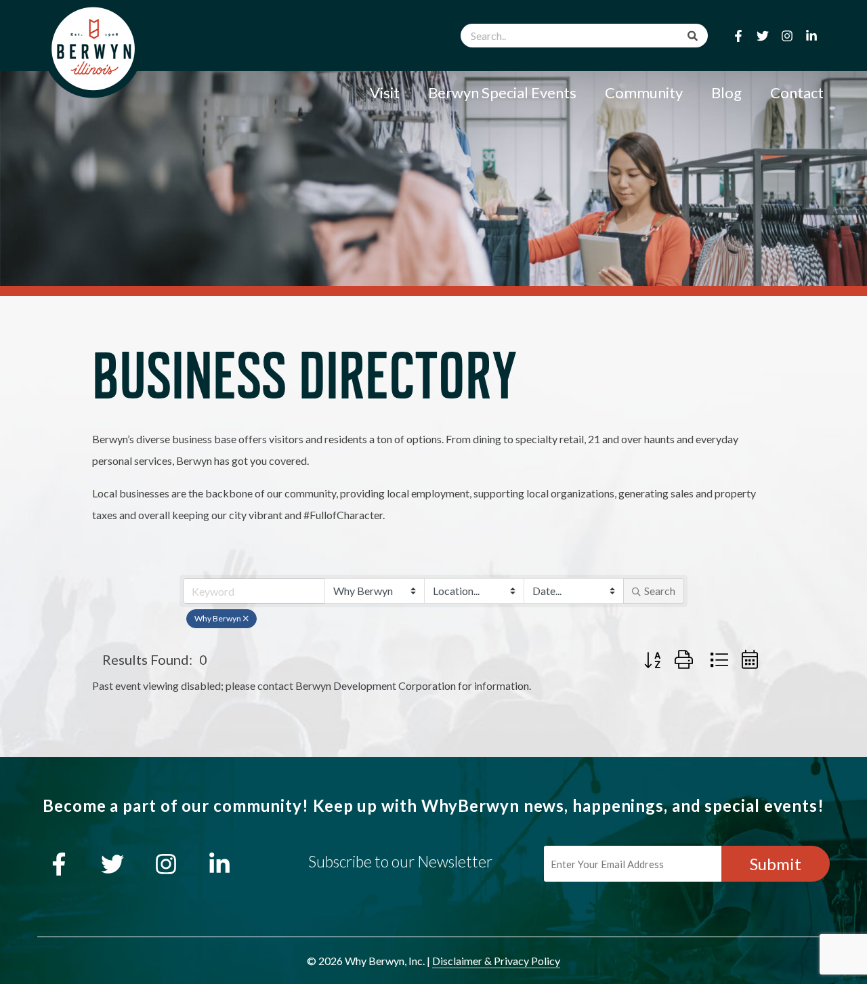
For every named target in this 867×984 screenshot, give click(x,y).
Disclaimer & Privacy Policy (496, 960)
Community (644, 92)
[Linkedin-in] (811, 36)
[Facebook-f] (738, 36)
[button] (652, 659)
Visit (385, 92)
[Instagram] (787, 36)
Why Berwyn (217, 618)
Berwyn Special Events (502, 92)
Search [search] (659, 590)
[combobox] (584, 35)
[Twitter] (762, 36)
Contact (797, 92)
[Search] (693, 35)
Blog (726, 92)
